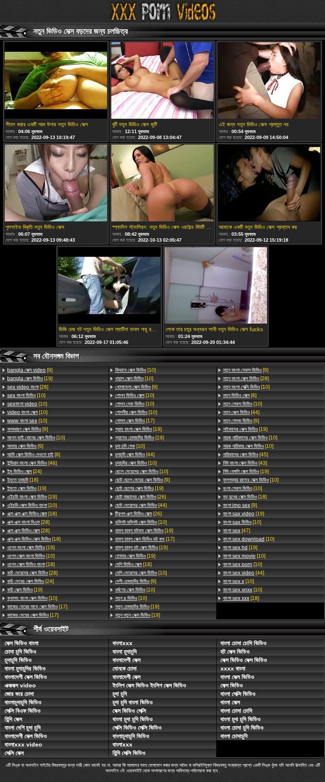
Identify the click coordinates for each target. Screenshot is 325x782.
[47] (236, 531)
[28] (27, 387)
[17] (37, 607)
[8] (33, 455)
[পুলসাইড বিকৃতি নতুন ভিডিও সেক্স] (56, 183)
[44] (134, 455)
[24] (24, 471)
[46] (32, 463)
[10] (26, 395)
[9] (29, 370)
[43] (245, 463)
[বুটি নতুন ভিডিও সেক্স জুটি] (162, 81)
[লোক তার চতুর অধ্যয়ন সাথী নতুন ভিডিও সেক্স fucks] (216, 286)
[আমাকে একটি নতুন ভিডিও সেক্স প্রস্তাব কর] (269, 183)
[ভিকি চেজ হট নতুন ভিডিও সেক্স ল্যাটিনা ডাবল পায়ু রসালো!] (109, 286)
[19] (29, 378)
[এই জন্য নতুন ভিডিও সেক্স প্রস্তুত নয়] (269, 81)
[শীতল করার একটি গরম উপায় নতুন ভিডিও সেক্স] (56, 81)
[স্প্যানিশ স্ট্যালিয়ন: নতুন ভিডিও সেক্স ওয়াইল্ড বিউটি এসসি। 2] (162, 183)
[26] (140, 497)
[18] (22, 480)
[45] (245, 455)
